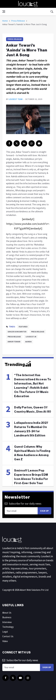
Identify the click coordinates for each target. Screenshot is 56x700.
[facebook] (9, 143)
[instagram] (28, 678)
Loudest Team (16, 99)
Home (5, 20)
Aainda (28, 341)
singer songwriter (17, 331)
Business (6, 617)
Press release (37, 331)
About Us (6, 612)
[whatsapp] (31, 143)
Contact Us (7, 636)
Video (5, 641)
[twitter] (17, 143)
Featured (23, 326)
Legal (5, 631)
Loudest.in (31, 336)
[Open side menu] (3, 11)
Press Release (18, 20)
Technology (8, 626)
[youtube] (20, 678)
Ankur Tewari (14, 341)
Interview (7, 622)
